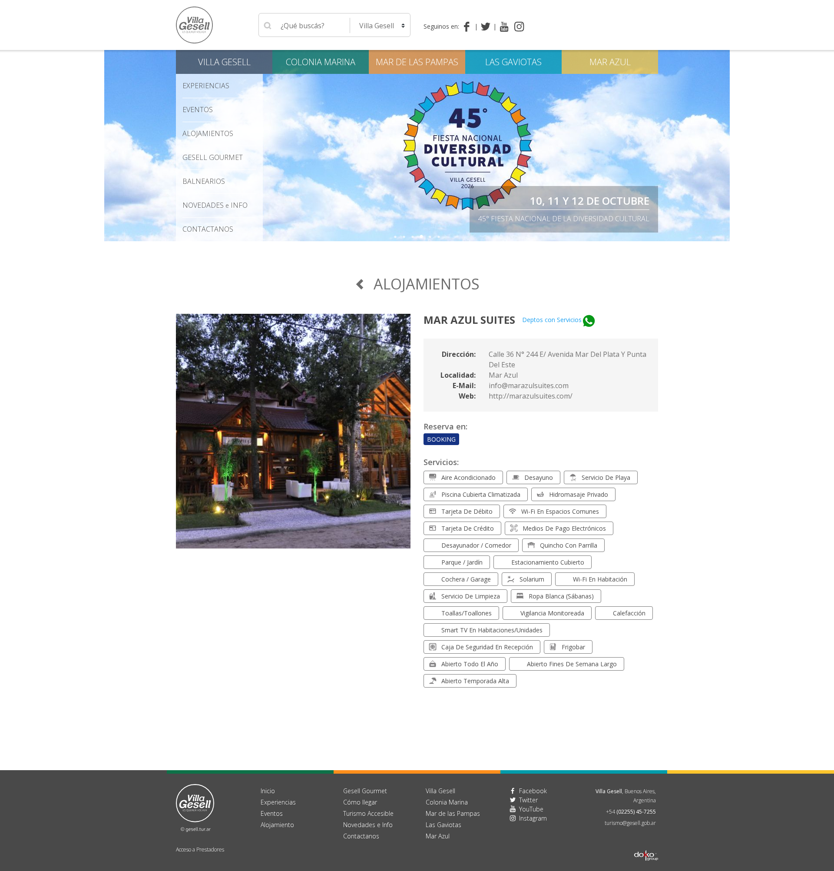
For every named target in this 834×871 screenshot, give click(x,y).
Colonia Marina (320, 62)
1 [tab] (395, 237)
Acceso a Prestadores (200, 849)
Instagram (533, 818)
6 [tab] (438, 237)
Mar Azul (610, 62)
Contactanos (361, 836)
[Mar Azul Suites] (293, 436)
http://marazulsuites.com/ (531, 396)
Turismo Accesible (368, 813)
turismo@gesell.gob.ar (630, 823)
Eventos (197, 109)
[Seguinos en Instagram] (519, 26)
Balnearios (203, 181)
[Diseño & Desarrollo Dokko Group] (646, 844)
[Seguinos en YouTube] (504, 26)
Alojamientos (207, 133)
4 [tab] (421, 237)
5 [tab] (430, 237)
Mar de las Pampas (417, 62)
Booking (441, 439)
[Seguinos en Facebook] (468, 26)
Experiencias (278, 802)
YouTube (531, 809)
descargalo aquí (617, 218)
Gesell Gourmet (212, 157)
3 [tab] (412, 237)
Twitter (528, 800)
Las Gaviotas (513, 62)
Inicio (268, 791)
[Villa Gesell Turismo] (195, 807)
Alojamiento (277, 825)
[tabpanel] (417, 145)
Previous (110, 145)
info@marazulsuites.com (529, 385)
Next (723, 145)
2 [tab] (404, 237)
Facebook (533, 791)
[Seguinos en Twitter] (487, 26)
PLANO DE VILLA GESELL (589, 200)
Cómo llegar (360, 802)
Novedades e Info (368, 825)
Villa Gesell (224, 62)
